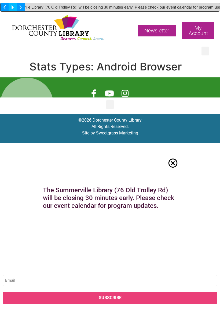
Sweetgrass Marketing (117, 133)
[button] (157, 30)
